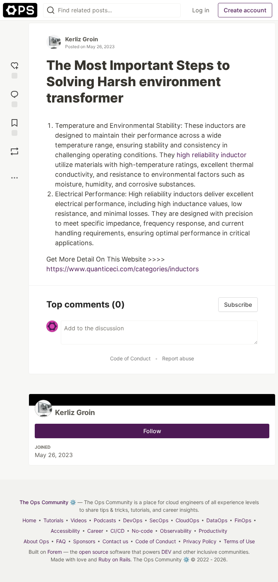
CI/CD (117, 531)
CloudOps (187, 520)
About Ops (36, 541)
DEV (166, 552)
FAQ (61, 541)
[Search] (50, 10)
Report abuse (178, 358)
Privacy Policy (199, 541)
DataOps (216, 520)
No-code (142, 531)
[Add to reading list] (14, 126)
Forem (54, 552)
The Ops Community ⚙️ (48, 502)
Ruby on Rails (114, 559)
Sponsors (84, 541)
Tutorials (53, 520)
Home (29, 520)
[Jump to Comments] (14, 98)
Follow (152, 431)
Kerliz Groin (81, 39)
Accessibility (65, 531)
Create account (245, 10)
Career (95, 531)
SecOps (158, 520)
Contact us (115, 541)
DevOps (132, 520)
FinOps (243, 520)
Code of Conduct (130, 358)
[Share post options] (14, 178)
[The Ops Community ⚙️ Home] (20, 10)
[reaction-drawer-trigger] (14, 69)
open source (93, 552)
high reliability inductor (212, 155)
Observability (175, 531)
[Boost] (14, 151)
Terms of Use (239, 541)
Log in (200, 10)
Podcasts (105, 520)
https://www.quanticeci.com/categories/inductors (122, 269)
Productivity (213, 531)
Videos (79, 520)
